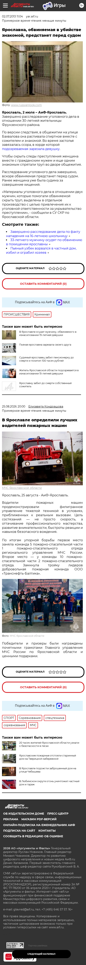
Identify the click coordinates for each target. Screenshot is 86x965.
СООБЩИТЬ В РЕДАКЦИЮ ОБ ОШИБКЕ (33, 836)
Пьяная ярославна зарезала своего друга (45, 344)
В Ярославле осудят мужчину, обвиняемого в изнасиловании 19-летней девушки (47, 333)
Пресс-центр (57, 813)
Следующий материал (41, 954)
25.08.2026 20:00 (13, 406)
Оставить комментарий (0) (43, 284)
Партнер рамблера (37, 945)
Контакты (47, 830)
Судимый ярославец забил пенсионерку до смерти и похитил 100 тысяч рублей (46, 359)
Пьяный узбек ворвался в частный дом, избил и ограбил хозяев (41, 250)
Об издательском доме (23, 813)
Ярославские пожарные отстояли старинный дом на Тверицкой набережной (47, 757)
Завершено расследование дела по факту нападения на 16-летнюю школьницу (43, 234)
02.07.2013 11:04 (12, 16)
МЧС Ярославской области (22, 488)
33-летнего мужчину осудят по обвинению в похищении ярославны (44, 242)
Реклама (10, 819)
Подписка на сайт (19, 830)
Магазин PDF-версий (39, 819)
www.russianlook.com (26, 105)
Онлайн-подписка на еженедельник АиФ (39, 825)
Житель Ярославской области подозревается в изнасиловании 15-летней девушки (49, 372)
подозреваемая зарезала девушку (31, 149)
